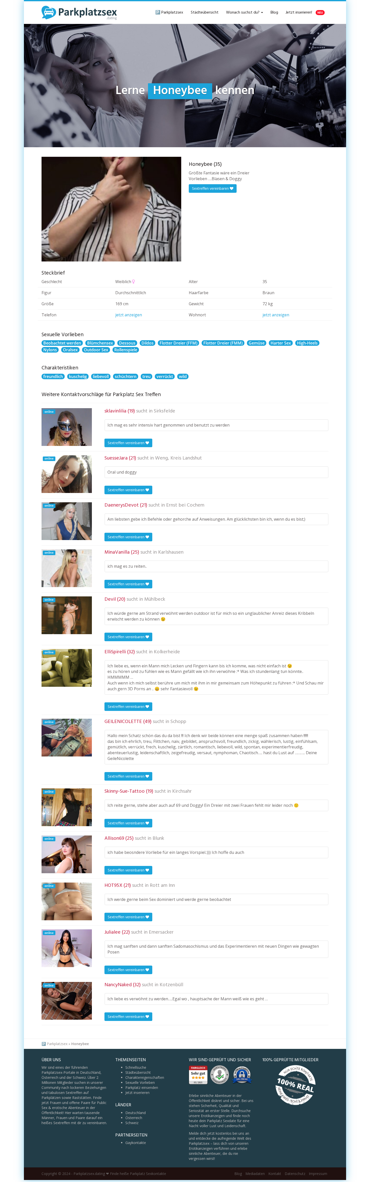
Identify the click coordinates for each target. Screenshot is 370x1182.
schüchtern (125, 376)
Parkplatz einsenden (141, 1087)
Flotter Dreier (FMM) (223, 343)
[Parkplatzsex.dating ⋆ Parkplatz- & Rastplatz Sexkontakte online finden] (79, 12)
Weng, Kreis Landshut (178, 458)
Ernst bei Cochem (185, 505)
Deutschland (135, 1112)
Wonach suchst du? (243, 12)
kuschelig (78, 376)
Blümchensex (100, 343)
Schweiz (131, 1122)
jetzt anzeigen (128, 315)
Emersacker (161, 932)
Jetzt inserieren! (304, 12)
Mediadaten (255, 1173)
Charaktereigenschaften (144, 1077)
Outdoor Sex (96, 350)
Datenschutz (295, 1173)
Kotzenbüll (171, 985)
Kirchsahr (182, 791)
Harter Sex (281, 343)
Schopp (178, 722)
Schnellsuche (135, 1067)
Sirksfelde (164, 411)
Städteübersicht (204, 12)
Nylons (50, 350)
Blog (274, 12)
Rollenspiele (125, 350)
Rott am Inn (162, 886)
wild (183, 376)
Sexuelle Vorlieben (140, 1082)
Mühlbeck (154, 599)
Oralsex (70, 350)
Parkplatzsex (57, 1043)
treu (146, 376)
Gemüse (257, 343)
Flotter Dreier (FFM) (178, 343)
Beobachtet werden (62, 343)
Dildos (147, 343)
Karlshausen (170, 552)
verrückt (165, 376)
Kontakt (274, 1173)
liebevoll (101, 376)
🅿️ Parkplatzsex (169, 12)
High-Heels (307, 343)
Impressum (318, 1173)
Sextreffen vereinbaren (211, 188)
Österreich (133, 1117)
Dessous (127, 343)
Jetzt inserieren (137, 1092)
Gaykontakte (135, 1142)
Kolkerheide (167, 652)
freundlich (53, 376)
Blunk (158, 838)
